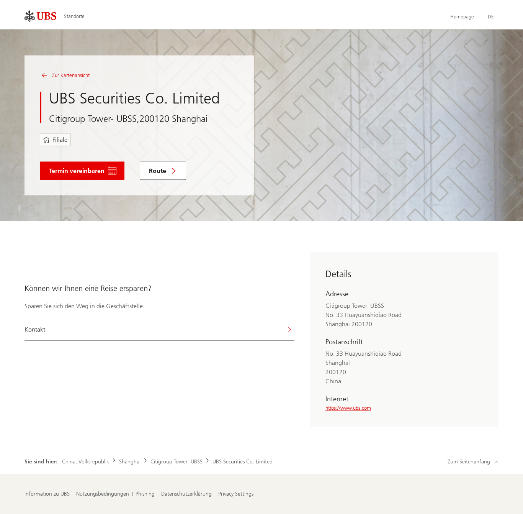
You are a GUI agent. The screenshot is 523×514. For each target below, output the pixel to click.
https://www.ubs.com (348, 408)
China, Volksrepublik (85, 461)
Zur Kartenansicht (71, 75)
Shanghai (130, 461)
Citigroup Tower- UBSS (176, 461)
